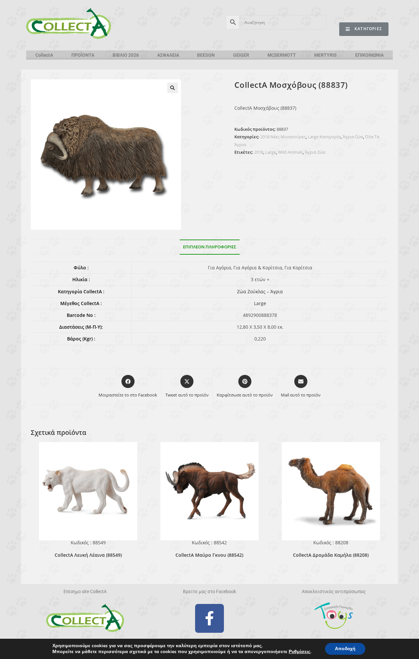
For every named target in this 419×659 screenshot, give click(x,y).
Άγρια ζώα (353, 137)
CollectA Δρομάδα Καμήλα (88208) (331, 555)
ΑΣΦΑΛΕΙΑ (168, 55)
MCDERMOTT (281, 55)
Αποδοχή (345, 649)
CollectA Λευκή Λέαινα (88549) (88, 555)
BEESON (206, 55)
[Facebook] (209, 618)
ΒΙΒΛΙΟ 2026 (126, 55)
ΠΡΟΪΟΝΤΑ (82, 55)
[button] (172, 88)
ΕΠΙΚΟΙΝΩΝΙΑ (369, 55)
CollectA (44, 55)
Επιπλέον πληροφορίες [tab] (209, 247)
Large (270, 152)
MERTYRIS (325, 55)
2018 (258, 152)
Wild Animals (290, 152)
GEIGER (241, 55)
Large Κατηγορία (324, 137)
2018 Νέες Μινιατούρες (283, 137)
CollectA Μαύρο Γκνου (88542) (209, 555)
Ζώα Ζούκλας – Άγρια (260, 291)
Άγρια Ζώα (315, 152)
